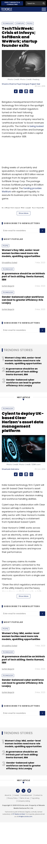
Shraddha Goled (9, 262)
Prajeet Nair (35, 84)
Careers (16, 795)
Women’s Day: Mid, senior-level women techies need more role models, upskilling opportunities (21, 253)
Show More (23, 213)
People (30, 23)
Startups (20, 23)
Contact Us (38, 795)
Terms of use (24, 798)
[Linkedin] (26, 91)
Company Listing (23, 801)
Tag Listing (35, 798)
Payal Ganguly (23, 84)
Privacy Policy (13, 798)
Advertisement (26, 795)
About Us (8, 795)
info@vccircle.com (25, 816)
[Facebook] (16, 91)
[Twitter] (21, 91)
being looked (37, 126)
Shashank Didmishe (10, 469)
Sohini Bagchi (8, 286)
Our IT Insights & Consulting (12, 3)
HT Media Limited (19, 814)
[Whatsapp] (31, 91)
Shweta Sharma (9, 84)
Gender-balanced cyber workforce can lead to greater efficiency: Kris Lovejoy (23, 300)
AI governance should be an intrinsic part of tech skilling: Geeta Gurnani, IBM (23, 276)
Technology (8, 23)
